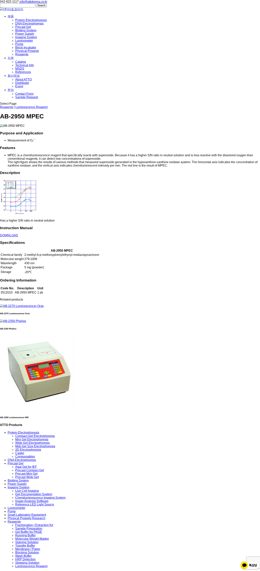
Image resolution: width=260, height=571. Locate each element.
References (23, 72)
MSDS (19, 68)
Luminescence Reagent (31, 107)
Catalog (20, 61)
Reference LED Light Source (34, 504)
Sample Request (26, 97)
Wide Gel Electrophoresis (32, 442)
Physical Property (27, 51)
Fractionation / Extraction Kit (34, 525)
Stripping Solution (27, 562)
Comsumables (25, 456)
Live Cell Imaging (27, 490)
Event (19, 86)
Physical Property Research (26, 518)
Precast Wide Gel (27, 477)
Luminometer (24, 40)
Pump (19, 44)
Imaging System (26, 37)
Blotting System (25, 30)
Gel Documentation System (33, 494)
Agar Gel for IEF (26, 466)
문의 (11, 90)
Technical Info (24, 65)
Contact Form (24, 93)
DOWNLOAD (9, 235)
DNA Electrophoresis (29, 23)
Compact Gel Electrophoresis (35, 436)
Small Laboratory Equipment (27, 514)
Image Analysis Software (32, 501)
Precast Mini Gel (26, 473)
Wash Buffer (23, 555)
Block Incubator (25, 47)
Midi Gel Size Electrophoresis (35, 446)
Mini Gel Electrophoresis (31, 439)
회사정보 (14, 75)
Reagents (21, 54)
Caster (19, 453)
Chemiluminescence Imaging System (40, 497)
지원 (11, 58)
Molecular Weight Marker (32, 538)
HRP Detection (25, 559)
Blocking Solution (27, 552)
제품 (11, 16)
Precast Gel (23, 27)
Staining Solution (26, 542)
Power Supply (24, 33)
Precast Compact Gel (29, 470)
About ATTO (23, 79)
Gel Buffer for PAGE (28, 532)
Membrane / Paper (27, 549)
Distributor (22, 83)
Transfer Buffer (25, 545)
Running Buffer (25, 535)
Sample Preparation (28, 528)
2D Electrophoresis (28, 449)
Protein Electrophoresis (31, 20)
